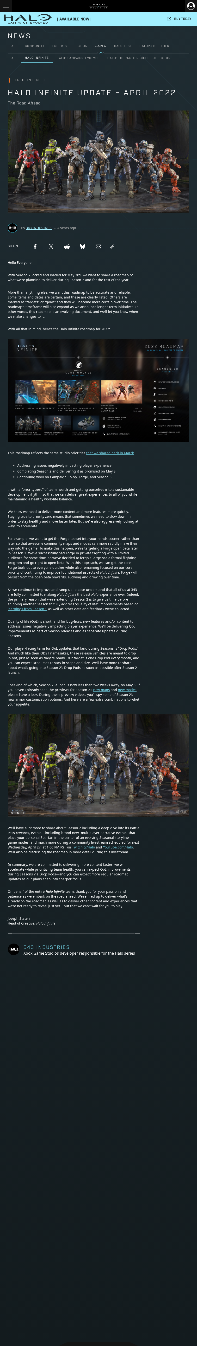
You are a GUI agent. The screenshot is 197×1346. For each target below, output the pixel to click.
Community (34, 46)
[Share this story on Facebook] (35, 246)
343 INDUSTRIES (39, 228)
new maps (101, 689)
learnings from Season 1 (27, 609)
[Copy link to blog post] (112, 246)
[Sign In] (191, 6)
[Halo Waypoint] (98, 6)
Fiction (81, 46)
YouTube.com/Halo (118, 847)
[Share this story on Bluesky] (83, 246)
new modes (127, 689)
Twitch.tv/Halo (83, 847)
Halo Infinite (37, 58)
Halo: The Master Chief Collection (139, 58)
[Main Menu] (6, 6)
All (14, 46)
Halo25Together (154, 46)
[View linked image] (98, 815)
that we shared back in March (110, 453)
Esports (59, 46)
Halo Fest (123, 46)
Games (100, 46)
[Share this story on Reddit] (67, 246)
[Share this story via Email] (98, 246)
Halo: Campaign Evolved (78, 58)
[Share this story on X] (51, 246)
